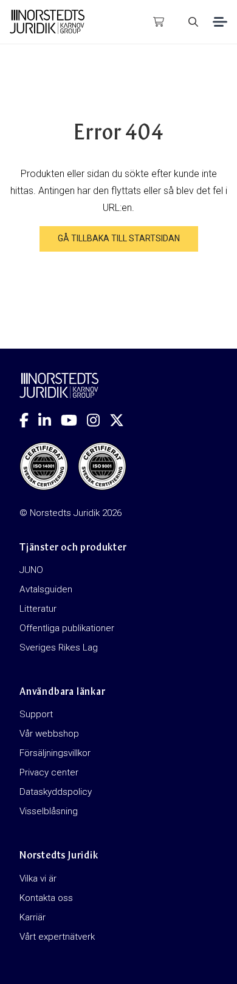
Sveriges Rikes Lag (58, 647)
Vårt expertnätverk (57, 936)
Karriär (32, 917)
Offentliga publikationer (66, 628)
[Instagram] (98, 420)
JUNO (31, 569)
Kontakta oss (46, 897)
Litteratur (38, 608)
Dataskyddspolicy (55, 791)
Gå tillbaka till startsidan (119, 238)
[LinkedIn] (49, 420)
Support (36, 714)
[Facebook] (28, 420)
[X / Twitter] (121, 420)
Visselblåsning (48, 811)
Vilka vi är (38, 878)
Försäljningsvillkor (55, 753)
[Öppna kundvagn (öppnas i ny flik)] (158, 22)
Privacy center (48, 772)
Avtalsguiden (45, 589)
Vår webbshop (49, 733)
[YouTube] (74, 420)
